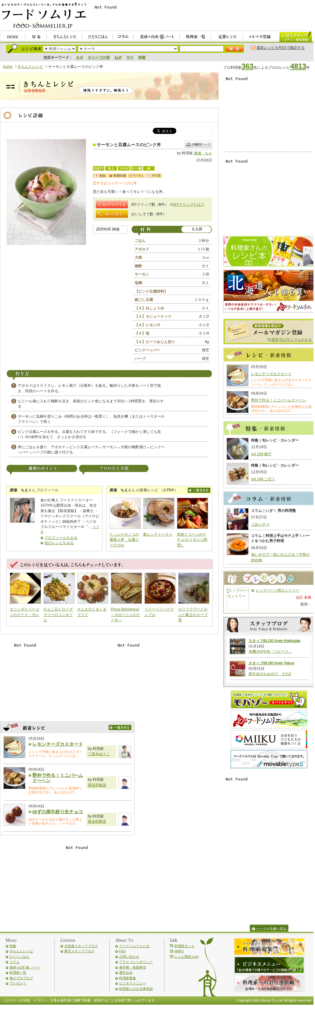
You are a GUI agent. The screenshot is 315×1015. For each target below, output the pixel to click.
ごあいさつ (260, 524)
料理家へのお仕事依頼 (136, 989)
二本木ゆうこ (99, 754)
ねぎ (118, 57)
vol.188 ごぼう (263, 479)
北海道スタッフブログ (81, 946)
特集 (12, 946)
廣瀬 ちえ (203, 153)
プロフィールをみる (60, 538)
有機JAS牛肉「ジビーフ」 (270, 651)
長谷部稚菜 (97, 785)
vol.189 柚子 (261, 454)
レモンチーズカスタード (57, 744)
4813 (298, 66)
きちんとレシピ (30, 67)
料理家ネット (184, 946)
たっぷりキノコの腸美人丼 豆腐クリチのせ (124, 539)
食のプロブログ (21, 978)
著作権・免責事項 (132, 967)
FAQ (122, 951)
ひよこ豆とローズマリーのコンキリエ (58, 614)
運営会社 (126, 972)
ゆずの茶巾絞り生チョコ (57, 811)
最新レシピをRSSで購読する (281, 48)
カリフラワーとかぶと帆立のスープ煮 (193, 614)
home (8, 67)
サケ (130, 57)
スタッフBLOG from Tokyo (271, 663)
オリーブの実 (99, 57)
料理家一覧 (17, 972)
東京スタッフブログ (79, 951)
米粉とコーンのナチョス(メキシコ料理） (192, 539)
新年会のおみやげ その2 (270, 674)
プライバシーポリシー (136, 962)
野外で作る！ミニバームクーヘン (278, 400)
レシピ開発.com (186, 956)
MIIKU (179, 951)
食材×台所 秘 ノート (24, 967)
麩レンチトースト (158, 534)
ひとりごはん (19, 956)
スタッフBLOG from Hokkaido (274, 641)
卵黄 (142, 57)
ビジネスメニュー (132, 983)
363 (247, 66)
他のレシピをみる (59, 543)
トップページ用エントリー (277, 590)
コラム (14, 962)
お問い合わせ (129, 956)
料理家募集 (127, 978)
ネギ (79, 57)
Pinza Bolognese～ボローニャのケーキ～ (125, 614)
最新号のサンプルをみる (292, 340)
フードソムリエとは (134, 946)
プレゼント (17, 983)
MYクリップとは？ (188, 204)
